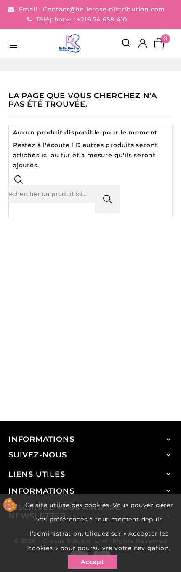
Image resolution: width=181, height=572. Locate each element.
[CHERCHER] (107, 199)
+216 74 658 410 (102, 19)
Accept (92, 562)
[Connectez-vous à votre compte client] (142, 43)
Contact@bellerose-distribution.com (104, 9)
